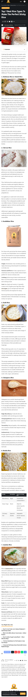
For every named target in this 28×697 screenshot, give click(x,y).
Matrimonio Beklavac (9, 25)
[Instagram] (24, 661)
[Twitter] (18, 661)
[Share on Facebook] (5, 21)
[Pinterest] (22, 661)
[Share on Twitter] (7, 21)
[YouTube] (20, 661)
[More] (14, 21)
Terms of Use (14, 694)
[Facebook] (16, 661)
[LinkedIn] (26, 661)
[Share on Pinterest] (19, 652)
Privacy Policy (6, 694)
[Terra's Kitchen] (8, 1)
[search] (18, 1)
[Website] (15, 661)
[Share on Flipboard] (15, 652)
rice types (4, 288)
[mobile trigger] (2, 1)
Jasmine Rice (9, 568)
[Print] (12, 21)
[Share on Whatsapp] (22, 652)
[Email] (9, 21)
